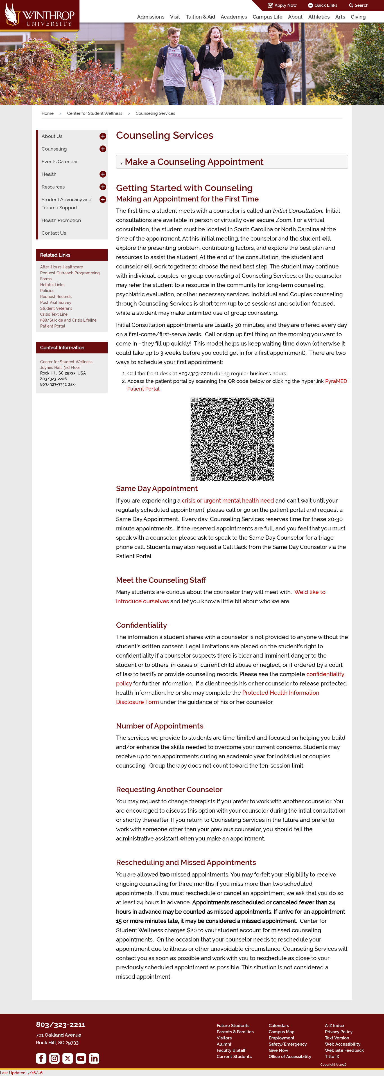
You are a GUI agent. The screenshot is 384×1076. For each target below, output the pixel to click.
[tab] (232, 162)
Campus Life (268, 17)
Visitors (224, 1038)
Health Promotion (61, 220)
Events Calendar (60, 161)
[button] (29, 57)
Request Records (56, 296)
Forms (46, 279)
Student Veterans (56, 308)
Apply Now (286, 5)
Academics (234, 17)
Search (362, 5)
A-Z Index (334, 1025)
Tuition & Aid (200, 17)
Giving (358, 17)
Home (48, 113)
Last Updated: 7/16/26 (21, 1073)
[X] (69, 1059)
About (295, 17)
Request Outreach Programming (70, 273)
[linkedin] (95, 1059)
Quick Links (326, 5)
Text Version (337, 1038)
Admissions (150, 17)
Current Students (234, 1056)
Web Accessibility (342, 1044)
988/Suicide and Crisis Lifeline (68, 320)
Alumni (224, 1044)
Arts (340, 17)
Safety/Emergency (288, 1044)
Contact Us (54, 233)
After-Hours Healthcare (61, 267)
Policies (47, 290)
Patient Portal (52, 326)
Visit (175, 17)
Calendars (279, 1025)
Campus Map (281, 1031)
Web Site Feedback (344, 1050)
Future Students (233, 1025)
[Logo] (40, 17)
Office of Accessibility (290, 1056)
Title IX (332, 1056)
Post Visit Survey (55, 302)
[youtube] (82, 1059)
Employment (282, 1038)
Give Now (278, 1050)
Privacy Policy (339, 1031)
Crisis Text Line (53, 314)
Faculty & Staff (231, 1050)
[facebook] (42, 1059)
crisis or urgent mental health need (228, 500)
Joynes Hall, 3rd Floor (60, 367)
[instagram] (55, 1059)
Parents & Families (235, 1031)
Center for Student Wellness (94, 113)
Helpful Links (52, 285)
